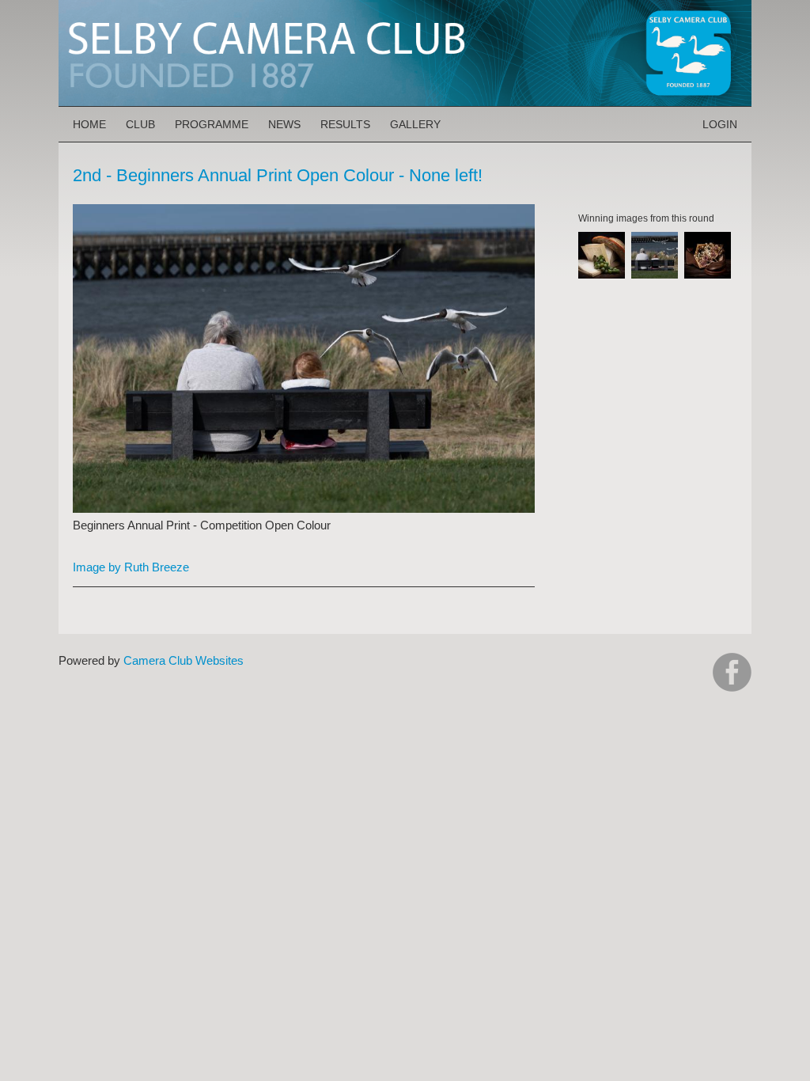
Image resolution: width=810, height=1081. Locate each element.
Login (719, 124)
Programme (211, 124)
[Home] (405, 7)
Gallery (415, 124)
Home (89, 124)
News (284, 124)
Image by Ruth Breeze (131, 567)
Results (345, 124)
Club (140, 124)
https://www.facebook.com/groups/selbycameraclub (732, 672)
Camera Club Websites (183, 660)
